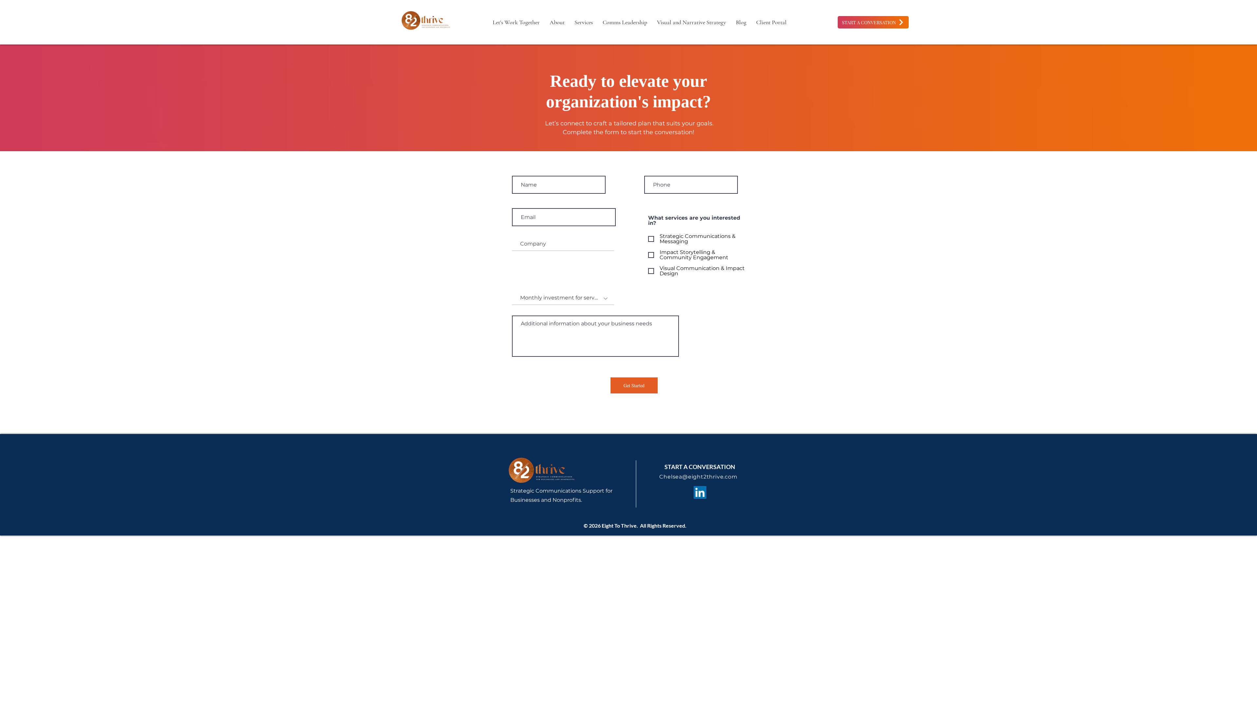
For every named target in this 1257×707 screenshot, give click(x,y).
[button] (625, 22)
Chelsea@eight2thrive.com (698, 477)
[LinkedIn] (700, 492)
